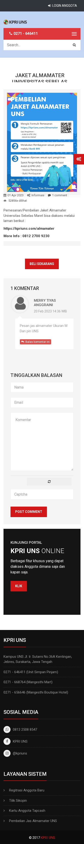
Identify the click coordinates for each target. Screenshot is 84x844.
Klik (18, 586)
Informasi (38, 195)
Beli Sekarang (42, 264)
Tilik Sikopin (18, 800)
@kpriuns (20, 753)
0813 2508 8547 (25, 729)
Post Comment (28, 512)
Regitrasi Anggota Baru (26, 790)
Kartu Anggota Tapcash (27, 810)
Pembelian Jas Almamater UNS (33, 821)
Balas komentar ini (37, 341)
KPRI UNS (20, 741)
